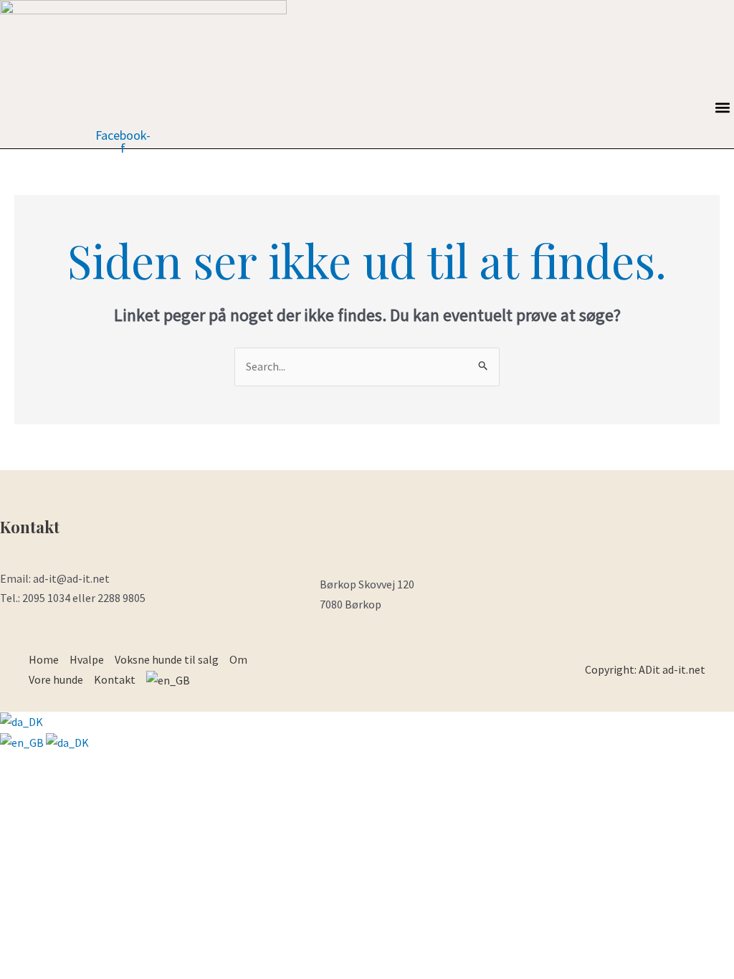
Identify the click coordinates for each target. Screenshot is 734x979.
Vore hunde (56, 679)
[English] (23, 742)
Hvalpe (87, 659)
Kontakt (114, 679)
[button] (722, 107)
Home (44, 659)
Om (238, 659)
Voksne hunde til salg (167, 659)
